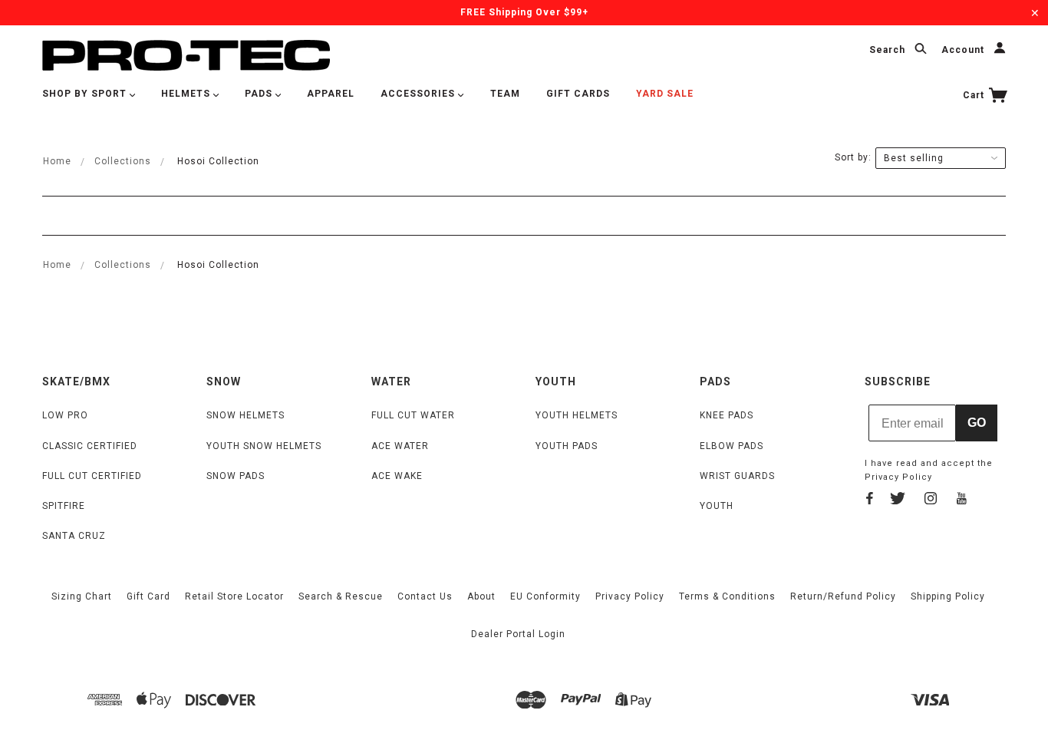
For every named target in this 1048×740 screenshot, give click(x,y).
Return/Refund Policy (843, 596)
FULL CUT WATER (413, 415)
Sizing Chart (81, 596)
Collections (122, 161)
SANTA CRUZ (74, 535)
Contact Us (425, 596)
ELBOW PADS (731, 446)
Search (888, 50)
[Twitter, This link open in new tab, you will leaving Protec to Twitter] (897, 500)
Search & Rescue (340, 596)
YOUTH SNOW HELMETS (263, 446)
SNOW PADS (235, 476)
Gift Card (148, 596)
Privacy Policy (898, 477)
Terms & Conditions (727, 596)
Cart (975, 95)
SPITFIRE (63, 505)
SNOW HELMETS (245, 415)
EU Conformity (545, 596)
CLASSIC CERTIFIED (89, 446)
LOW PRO (65, 415)
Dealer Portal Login (518, 634)
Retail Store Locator (234, 596)
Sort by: (853, 157)
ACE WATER (400, 446)
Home (57, 161)
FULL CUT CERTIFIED (92, 476)
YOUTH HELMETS (577, 415)
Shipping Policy (948, 596)
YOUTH (716, 505)
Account (964, 50)
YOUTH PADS (567, 446)
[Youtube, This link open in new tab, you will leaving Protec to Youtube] (961, 500)
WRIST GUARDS (737, 476)
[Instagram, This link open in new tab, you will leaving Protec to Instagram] (930, 500)
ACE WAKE (397, 476)
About (481, 596)
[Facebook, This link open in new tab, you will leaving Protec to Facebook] (870, 500)
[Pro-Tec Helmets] (186, 54)
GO (976, 422)
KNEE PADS (726, 415)
